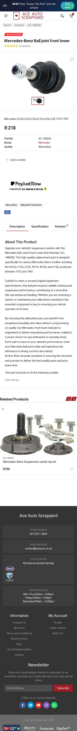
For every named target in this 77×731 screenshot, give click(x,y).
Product (19, 25)
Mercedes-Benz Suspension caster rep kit (29, 462)
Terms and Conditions (19, 633)
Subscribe (63, 688)
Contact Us (19, 622)
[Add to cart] (71, 469)
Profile (58, 622)
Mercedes (44, 142)
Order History (58, 628)
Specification (40, 226)
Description (17, 226)
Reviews (61, 226)
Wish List (57, 633)
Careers (19, 654)
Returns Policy (19, 638)
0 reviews (25, 46)
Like (7, 212)
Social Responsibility (19, 649)
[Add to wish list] (38, 409)
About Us (19, 628)
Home (7, 25)
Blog (19, 644)
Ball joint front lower (31, 205)
